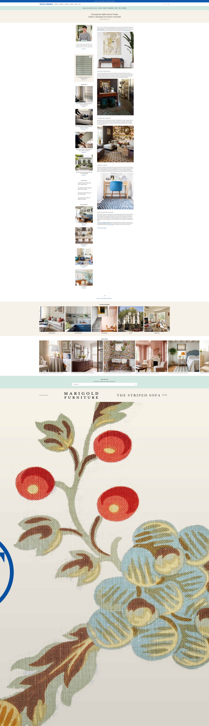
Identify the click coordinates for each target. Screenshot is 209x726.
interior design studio (127, 30)
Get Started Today (101, 228)
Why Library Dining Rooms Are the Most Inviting (84, 193)
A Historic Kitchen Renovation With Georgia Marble (84, 183)
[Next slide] (168, 357)
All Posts (100, 8)
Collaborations (110, 8)
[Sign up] (136, 384)
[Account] (166, 4)
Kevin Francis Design (100, 29)
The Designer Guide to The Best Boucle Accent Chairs (84, 188)
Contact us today (110, 224)
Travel (119, 8)
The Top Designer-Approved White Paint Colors (84, 198)
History (116, 8)
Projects (105, 8)
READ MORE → (84, 48)
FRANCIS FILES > (104, 298)
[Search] (164, 4)
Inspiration (124, 8)
